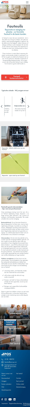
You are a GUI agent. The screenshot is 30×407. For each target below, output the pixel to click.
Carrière (18, 378)
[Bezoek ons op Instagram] (6, 399)
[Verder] (28, 106)
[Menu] (27, 2)
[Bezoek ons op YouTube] (10, 399)
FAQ (3, 387)
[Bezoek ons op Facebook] (2, 399)
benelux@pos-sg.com (11, 362)
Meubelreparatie (6, 390)
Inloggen (4, 381)
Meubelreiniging (20, 387)
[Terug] (2, 106)
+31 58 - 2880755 (9, 359)
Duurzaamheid (6, 378)
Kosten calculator (6, 384)
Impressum (5, 403)
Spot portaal (20, 381)
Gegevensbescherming (15, 403)
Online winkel (20, 384)
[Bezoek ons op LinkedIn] (14, 399)
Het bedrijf (19, 373)
